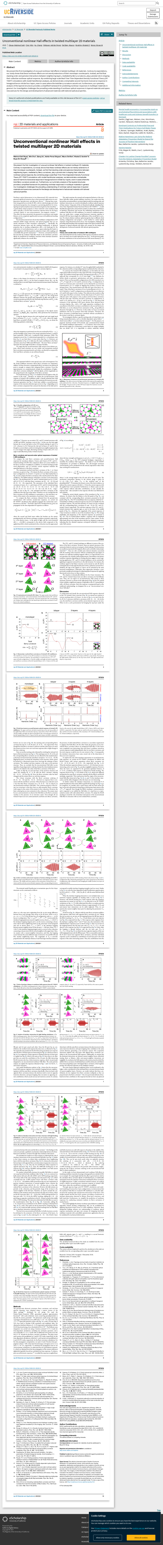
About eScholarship (17, 23)
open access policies (91, 98)
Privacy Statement (102, 1528)
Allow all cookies (141, 1537)
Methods (125, 58)
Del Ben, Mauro (68, 45)
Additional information (131, 85)
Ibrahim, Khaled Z (82, 45)
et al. (4, 47)
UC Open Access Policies (45, 23)
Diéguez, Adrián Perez (52, 45)
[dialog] (125, 1527)
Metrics (122, 90)
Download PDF (9, 35)
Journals (68, 23)
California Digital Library (10, 1528)
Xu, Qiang (38, 45)
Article (121, 40)
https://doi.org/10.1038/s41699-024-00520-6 (20, 56)
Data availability (128, 62)
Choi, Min (29, 45)
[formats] (19, 35)
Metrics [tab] (38, 61)
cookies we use (138, 1528)
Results (125, 51)
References (126, 70)
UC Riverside (9, 17)
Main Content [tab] (15, 61)
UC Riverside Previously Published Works (40, 29)
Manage (153, 15)
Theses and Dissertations (139, 23)
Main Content (13, 110)
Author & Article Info (128, 95)
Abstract (11, 67)
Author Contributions (130, 77)
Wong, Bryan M (97, 45)
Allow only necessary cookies (107, 1537)
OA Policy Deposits (111, 23)
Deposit (153, 10)
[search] (157, 3)
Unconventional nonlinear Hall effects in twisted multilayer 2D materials (138, 45)
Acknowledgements (130, 73)
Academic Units (87, 23)
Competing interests (130, 81)
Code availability (128, 66)
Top (159, 1510)
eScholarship (7, 29)
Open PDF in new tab (103, 111)
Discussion (126, 54)
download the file (47, 115)
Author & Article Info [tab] (64, 61)
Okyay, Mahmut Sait (16, 45)
